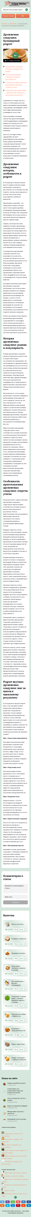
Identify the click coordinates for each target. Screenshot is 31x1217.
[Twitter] (7, 1205)
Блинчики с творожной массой (18, 1029)
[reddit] (23, 1205)
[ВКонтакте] (23, 1201)
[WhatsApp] (13, 1201)
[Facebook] (28, 1201)
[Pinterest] (18, 1205)
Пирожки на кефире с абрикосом (18, 1015)
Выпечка (13, 23)
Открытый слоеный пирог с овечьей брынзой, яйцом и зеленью (18, 999)
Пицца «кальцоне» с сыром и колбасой (18, 1058)
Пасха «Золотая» (17, 924)
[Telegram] (2, 1201)
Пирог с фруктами (18, 1044)
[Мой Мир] (13, 1205)
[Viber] (7, 1201)
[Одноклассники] (2, 1205)
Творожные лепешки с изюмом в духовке (18, 968)
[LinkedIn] (28, 1205)
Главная (5, 23)
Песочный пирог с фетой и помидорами (17, 983)
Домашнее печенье (18, 953)
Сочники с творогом (18, 939)
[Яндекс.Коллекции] (18, 1201)
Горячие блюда (8, 16)
